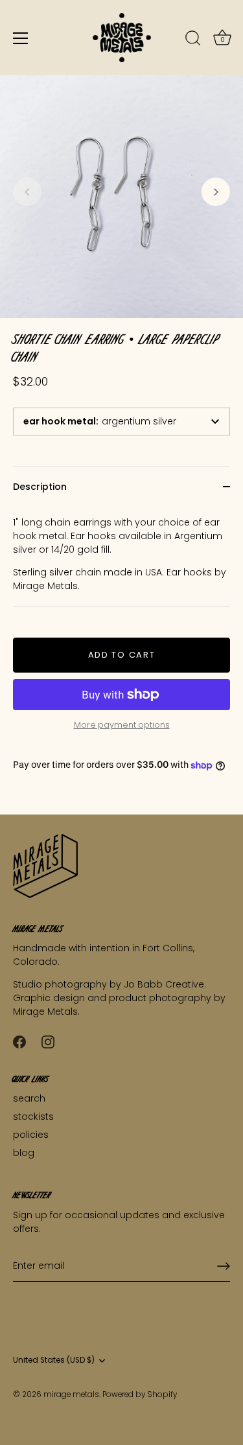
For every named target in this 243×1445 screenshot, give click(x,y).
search (29, 1098)
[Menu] (20, 38)
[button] (27, 192)
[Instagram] (47, 1040)
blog (23, 1152)
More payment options (122, 724)
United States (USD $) (54, 1360)
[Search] (193, 40)
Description (40, 486)
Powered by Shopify (139, 1394)
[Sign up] (223, 1266)
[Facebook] (19, 1040)
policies (31, 1134)
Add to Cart (122, 655)
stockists (33, 1116)
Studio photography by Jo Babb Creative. (109, 984)
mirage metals (71, 1394)
